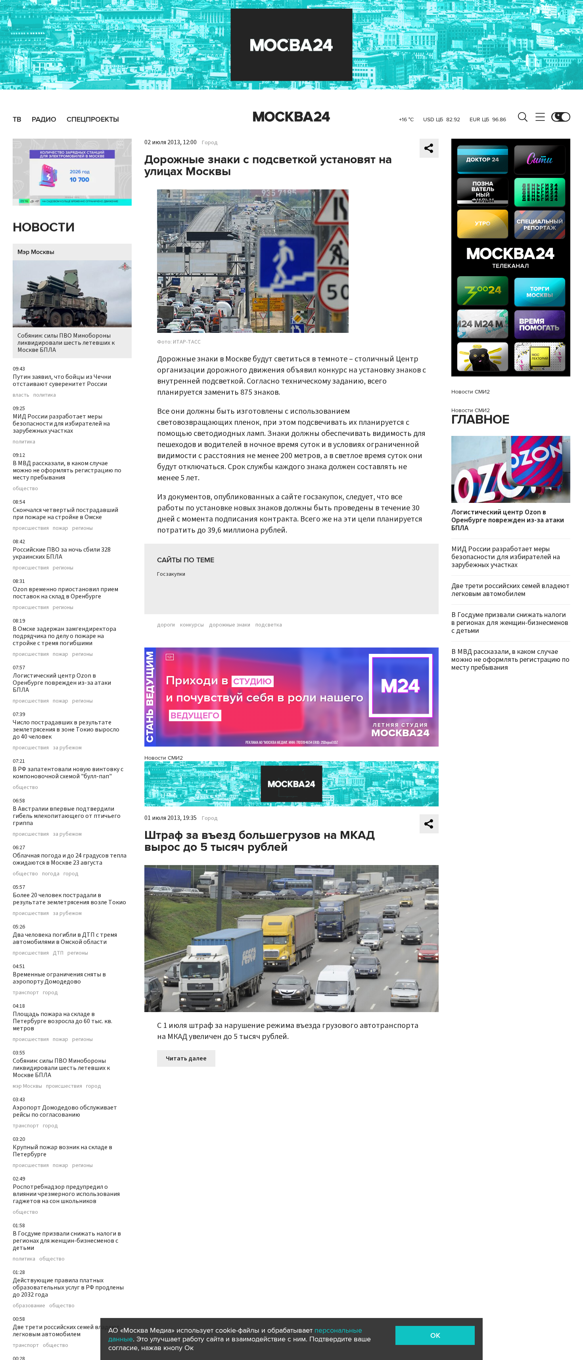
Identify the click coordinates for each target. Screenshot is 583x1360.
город (71, 874)
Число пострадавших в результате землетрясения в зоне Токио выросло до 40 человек (66, 729)
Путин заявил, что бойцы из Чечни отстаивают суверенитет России (62, 380)
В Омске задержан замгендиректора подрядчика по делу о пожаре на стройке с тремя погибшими (64, 636)
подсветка (268, 625)
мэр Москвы (27, 1086)
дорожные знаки (229, 625)
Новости (44, 227)
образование (29, 1305)
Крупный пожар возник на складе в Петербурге (62, 1151)
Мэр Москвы (35, 252)
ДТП (58, 953)
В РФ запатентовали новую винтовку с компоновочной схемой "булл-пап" (68, 773)
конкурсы (192, 625)
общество (25, 488)
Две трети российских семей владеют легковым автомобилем (66, 1331)
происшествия (31, 528)
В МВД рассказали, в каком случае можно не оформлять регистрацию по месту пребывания (67, 470)
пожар (60, 528)
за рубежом (67, 748)
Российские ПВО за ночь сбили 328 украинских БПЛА (62, 553)
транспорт (26, 992)
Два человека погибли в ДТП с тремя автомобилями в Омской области (65, 938)
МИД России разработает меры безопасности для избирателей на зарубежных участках (61, 423)
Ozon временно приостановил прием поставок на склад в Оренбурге (65, 593)
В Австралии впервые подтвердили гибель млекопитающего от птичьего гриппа (67, 815)
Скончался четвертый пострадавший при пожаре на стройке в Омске (65, 513)
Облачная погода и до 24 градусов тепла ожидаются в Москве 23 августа (70, 859)
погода (50, 874)
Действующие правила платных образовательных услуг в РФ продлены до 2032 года (68, 1287)
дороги (166, 625)
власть (21, 395)
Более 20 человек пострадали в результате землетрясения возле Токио (69, 899)
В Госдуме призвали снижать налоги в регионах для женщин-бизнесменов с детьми (67, 1240)
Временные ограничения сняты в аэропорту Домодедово (59, 978)
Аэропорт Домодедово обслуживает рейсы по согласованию (65, 1111)
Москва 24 (291, 117)
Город (210, 143)
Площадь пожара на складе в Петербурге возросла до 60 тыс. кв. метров (62, 1021)
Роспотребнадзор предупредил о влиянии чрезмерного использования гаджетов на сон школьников (66, 1193)
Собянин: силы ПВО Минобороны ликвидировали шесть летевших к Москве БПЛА (66, 342)
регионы (82, 528)
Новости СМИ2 (163, 757)
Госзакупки (171, 574)
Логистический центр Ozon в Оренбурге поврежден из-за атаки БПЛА (62, 682)
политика (44, 395)
